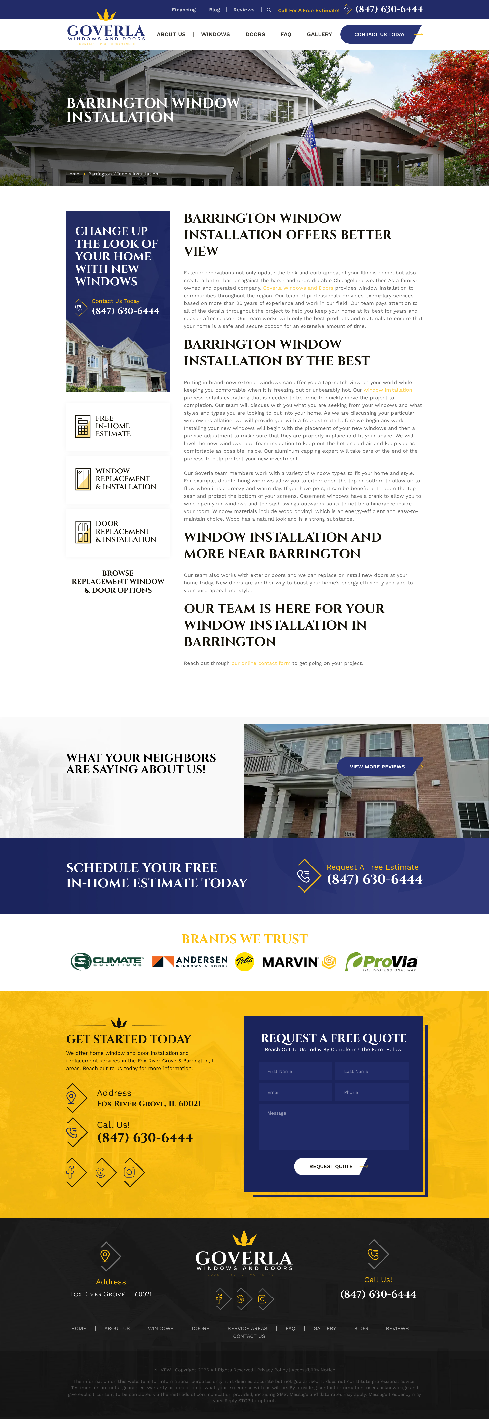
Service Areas (247, 1328)
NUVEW (162, 1369)
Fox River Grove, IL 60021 (149, 1104)
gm (245, 1299)
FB (77, 1172)
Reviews (244, 9)
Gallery (319, 34)
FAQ (286, 34)
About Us (171, 34)
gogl (106, 1172)
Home (78, 1328)
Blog (214, 9)
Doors (255, 34)
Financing (184, 9)
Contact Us (249, 1336)
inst (135, 1172)
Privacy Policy (272, 1369)
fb (223, 1299)
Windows (215, 34)
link (118, 427)
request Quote (331, 1166)
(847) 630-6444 (389, 9)
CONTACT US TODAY (379, 34)
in (266, 1299)
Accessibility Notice (313, 1369)
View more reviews (377, 767)
